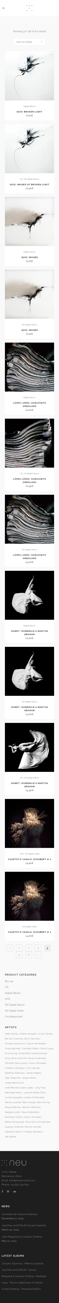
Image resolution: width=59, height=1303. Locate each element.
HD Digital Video (32, 854)
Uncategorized (13, 1016)
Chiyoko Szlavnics (15, 1043)
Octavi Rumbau (32, 1117)
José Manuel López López (19, 1087)
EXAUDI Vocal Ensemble (32, 1058)
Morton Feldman (31, 1107)
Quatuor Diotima (14, 1127)
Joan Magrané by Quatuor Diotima (22, 1236)
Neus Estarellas (30, 1112)
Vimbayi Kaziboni (33, 1131)
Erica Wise (11, 1058)
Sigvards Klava (13, 1131)
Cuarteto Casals (30, 1048)
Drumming (11, 1053)
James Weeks (33, 1073)
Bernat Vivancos (14, 1038)
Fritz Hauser (33, 1068)
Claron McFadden (36, 1043)
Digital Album (29, 106)
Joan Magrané (13, 1078)
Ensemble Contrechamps (33, 1053)
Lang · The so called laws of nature (22, 1282)
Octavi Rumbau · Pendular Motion (21, 1288)
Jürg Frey (40, 1087)
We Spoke (10, 1136)
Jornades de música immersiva (19, 1214)
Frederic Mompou (15, 1068)
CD (21, 179)
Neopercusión (12, 1112)
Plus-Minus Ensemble (38, 1122)
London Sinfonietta (33, 1097)
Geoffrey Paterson (15, 1073)
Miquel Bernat (13, 1107)
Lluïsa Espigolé (13, 1097)
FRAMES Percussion (16, 1063)
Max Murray (43, 1102)
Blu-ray (9, 981)
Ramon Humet (33, 1127)
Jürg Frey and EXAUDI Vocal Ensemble (24, 1225)
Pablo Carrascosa (14, 1122)
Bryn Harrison (32, 1038)
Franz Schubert (37, 1063)
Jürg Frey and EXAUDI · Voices (19, 1269)
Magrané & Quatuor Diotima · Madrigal (24, 1276)
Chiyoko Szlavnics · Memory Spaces (22, 1263)
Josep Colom (29, 1078)
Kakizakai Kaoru (14, 1092)
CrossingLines (12, 1048)
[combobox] (29, 42)
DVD (22, 854)
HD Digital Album (31, 179)
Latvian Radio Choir (35, 1092)
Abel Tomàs (11, 1034)
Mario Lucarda (13, 1102)
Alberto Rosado (28, 1034)
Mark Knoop (29, 1102)
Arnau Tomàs (45, 1034)
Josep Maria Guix (14, 1083)
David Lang (46, 1048)
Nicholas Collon (14, 1117)
